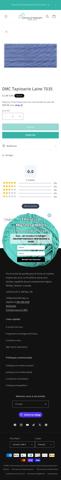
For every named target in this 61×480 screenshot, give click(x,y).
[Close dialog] (49, 215)
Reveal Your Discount (31, 259)
